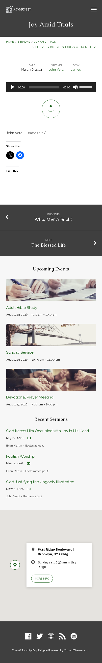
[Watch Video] (29, 438)
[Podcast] (51, 636)
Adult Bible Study (21, 307)
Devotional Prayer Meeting (29, 397)
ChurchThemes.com (77, 650)
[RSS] (62, 636)
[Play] (12, 87)
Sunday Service (19, 352)
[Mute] (75, 87)
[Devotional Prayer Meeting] (51, 388)
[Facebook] (28, 636)
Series (36, 47)
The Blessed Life (48, 245)
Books (51, 47)
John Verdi (56, 69)
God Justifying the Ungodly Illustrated (40, 482)
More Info (42, 578)
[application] (51, 87)
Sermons (24, 41)
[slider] (86, 86)
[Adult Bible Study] (51, 298)
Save (51, 111)
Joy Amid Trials (45, 41)
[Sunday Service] (51, 343)
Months (87, 47)
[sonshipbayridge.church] (74, 636)
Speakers (68, 47)
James (76, 69)
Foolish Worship (20, 456)
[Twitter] (39, 636)
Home (10, 41)
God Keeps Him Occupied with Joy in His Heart (47, 431)
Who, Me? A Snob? (53, 219)
